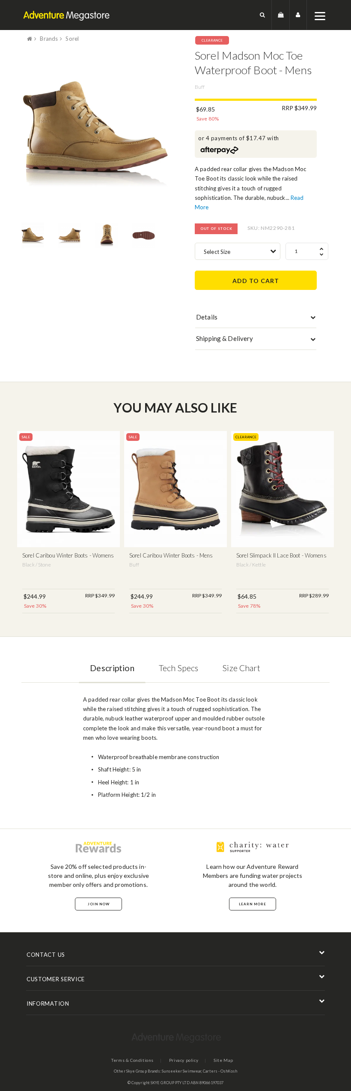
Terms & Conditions (132, 1060)
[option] (95, 132)
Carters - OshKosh (220, 1071)
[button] (262, 15)
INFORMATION (48, 1003)
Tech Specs (178, 668)
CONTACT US (46, 954)
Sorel (72, 38)
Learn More (252, 904)
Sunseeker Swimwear (181, 1071)
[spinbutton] (307, 251)
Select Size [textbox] (217, 251)
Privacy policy (183, 1060)
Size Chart (241, 668)
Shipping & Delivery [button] (224, 338)
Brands (49, 38)
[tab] (255, 319)
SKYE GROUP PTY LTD (170, 1082)
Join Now (99, 904)
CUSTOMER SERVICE (56, 979)
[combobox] (237, 251)
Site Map (223, 1060)
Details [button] (206, 317)
